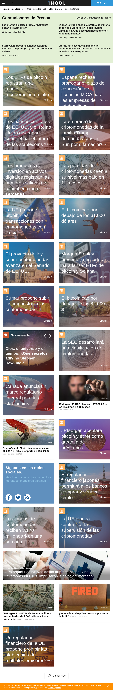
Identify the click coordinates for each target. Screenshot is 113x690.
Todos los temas (71, 9)
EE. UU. (59, 9)
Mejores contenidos (20, 335)
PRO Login (102, 3)
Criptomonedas (34, 9)
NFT (23, 9)
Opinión (104, 398)
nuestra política (54, 687)
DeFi (45, 9)
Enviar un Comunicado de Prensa (93, 17)
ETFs (51, 9)
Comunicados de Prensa (26, 18)
